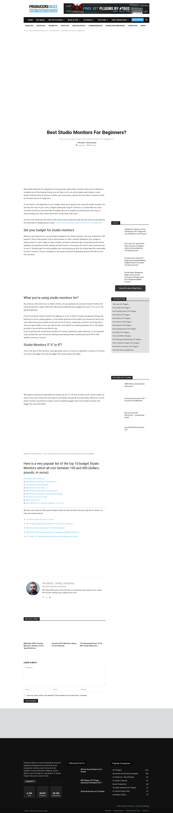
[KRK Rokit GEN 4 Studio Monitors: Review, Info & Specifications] (36, 632)
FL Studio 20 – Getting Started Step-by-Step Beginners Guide (52, 536)
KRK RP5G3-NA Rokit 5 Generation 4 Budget (44, 494)
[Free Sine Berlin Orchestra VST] (117, 431)
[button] (146, 20)
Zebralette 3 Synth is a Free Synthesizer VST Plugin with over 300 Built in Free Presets (136, 231)
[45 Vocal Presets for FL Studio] (73, 794)
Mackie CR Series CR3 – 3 (37, 488)
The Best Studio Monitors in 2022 (40, 519)
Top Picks (102, 20)
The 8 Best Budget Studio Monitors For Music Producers (49, 524)
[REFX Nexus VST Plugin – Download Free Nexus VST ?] (73, 783)
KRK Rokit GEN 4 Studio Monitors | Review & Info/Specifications (52, 532)
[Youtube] (50, 597)
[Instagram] (43, 597)
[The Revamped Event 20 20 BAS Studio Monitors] (93, 632)
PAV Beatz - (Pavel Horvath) (87, 143)
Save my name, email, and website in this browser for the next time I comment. (57, 695)
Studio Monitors (54, 31)
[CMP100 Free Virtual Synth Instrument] (117, 388)
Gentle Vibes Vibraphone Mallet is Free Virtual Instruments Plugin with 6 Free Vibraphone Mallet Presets (134, 277)
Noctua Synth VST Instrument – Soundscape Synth (134, 415)
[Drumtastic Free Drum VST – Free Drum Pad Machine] (117, 402)
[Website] (46, 597)
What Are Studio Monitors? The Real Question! (45, 528)
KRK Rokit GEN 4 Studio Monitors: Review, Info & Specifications (34, 645)
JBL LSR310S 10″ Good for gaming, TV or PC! (45, 503)
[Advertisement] (86, 49)
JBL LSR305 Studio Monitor (37, 485)
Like (29, 787)
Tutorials (88, 20)
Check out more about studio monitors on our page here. (79, 223)
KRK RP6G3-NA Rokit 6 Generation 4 (41, 481)
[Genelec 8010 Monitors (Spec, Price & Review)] (64, 632)
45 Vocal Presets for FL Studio (93, 791)
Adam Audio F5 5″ (33, 500)
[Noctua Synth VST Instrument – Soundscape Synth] (117, 417)
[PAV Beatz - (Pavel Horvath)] (33, 590)
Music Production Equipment (38, 31)
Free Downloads (119, 20)
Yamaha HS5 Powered (34, 478)
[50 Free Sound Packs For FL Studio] (73, 772)
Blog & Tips (73, 20)
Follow (43, 787)
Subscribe (56, 787)
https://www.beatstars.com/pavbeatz (54, 586)
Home (30, 20)
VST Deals (40, 20)
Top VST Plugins (55, 20)
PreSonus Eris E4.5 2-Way (36, 497)
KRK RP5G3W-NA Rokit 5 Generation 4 (42, 491)
